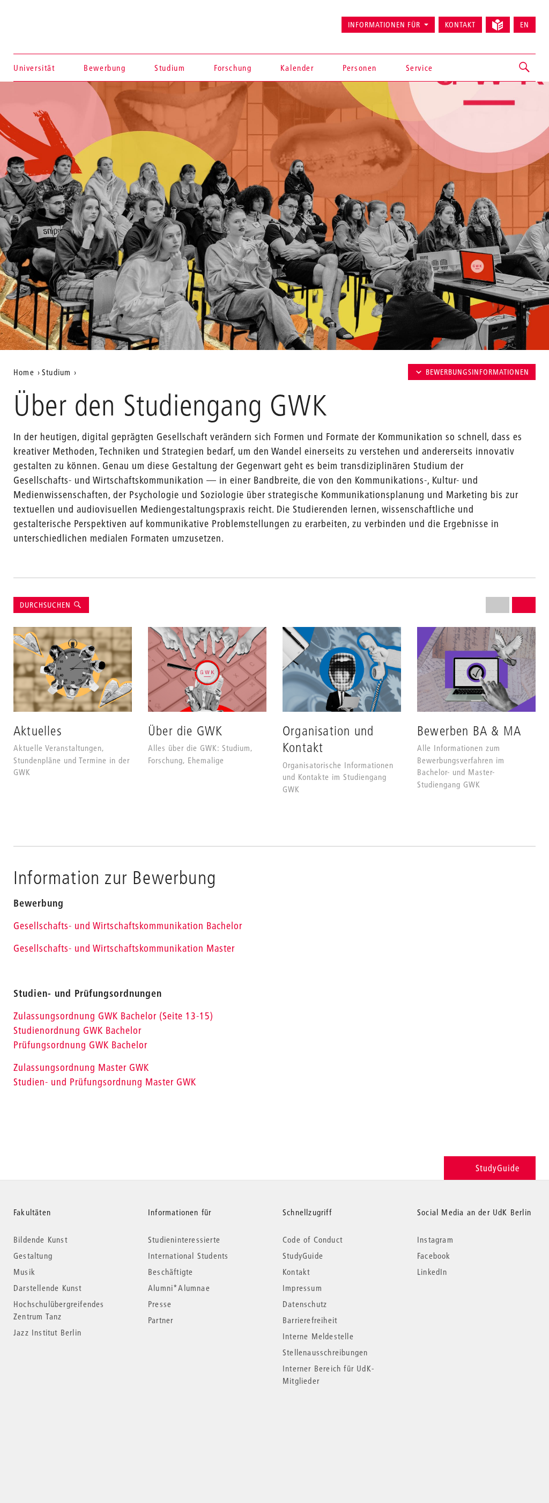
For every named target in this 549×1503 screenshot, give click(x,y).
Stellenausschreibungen (325, 1352)
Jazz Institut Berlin (47, 1332)
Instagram (435, 1239)
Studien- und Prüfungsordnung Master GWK (104, 1082)
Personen (360, 67)
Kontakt (460, 25)
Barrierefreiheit (310, 1320)
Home (23, 372)
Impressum (302, 1287)
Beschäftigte (170, 1271)
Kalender (297, 67)
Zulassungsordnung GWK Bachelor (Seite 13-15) (116, 1016)
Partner (160, 1320)
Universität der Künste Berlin (55, 20)
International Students (188, 1255)
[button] (525, 67)
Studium (169, 67)
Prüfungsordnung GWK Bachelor (80, 1045)
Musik (24, 1271)
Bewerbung (104, 67)
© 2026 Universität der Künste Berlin (69, 1426)
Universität (34, 67)
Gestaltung (33, 1255)
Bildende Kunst (40, 1239)
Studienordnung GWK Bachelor (77, 1030)
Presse (160, 1303)
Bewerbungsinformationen (477, 372)
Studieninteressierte (184, 1239)
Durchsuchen (46, 605)
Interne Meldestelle (318, 1336)
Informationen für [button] (384, 25)
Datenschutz (305, 1303)
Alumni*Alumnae (179, 1287)
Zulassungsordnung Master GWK (81, 1067)
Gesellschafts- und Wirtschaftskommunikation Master (124, 948)
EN (524, 25)
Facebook (434, 1255)
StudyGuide (498, 1167)
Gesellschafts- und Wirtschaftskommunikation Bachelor (127, 926)
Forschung (232, 67)
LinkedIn (432, 1271)
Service (419, 67)
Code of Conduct (313, 1239)
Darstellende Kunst (47, 1287)
